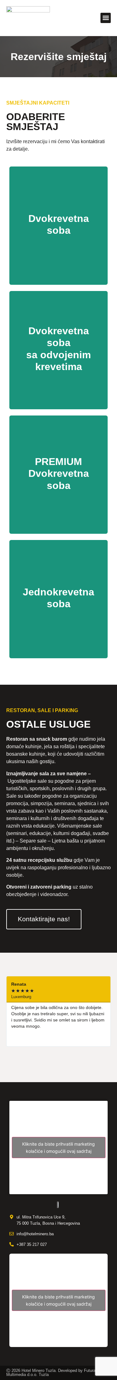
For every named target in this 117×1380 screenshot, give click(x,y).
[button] (105, 18)
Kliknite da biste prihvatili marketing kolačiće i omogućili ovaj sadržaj (58, 1147)
